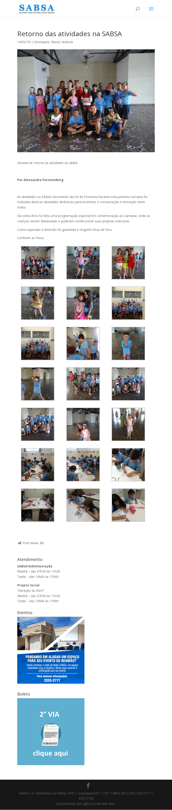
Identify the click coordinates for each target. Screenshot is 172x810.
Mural (55, 42)
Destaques (41, 42)
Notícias (67, 42)
